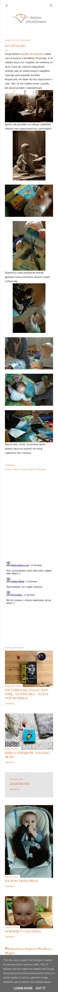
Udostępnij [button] (10, 465)
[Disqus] (29, 518)
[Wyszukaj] (51, 5)
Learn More (23, 988)
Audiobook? (20, 784)
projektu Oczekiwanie (32, 54)
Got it (41, 988)
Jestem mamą (19, 469)
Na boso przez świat (22, 881)
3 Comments (25, 40)
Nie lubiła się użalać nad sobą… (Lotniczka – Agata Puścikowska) (26, 694)
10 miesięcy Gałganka (23, 931)
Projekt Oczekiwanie (36, 469)
